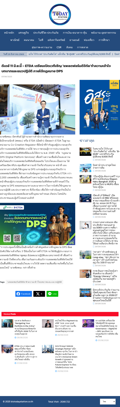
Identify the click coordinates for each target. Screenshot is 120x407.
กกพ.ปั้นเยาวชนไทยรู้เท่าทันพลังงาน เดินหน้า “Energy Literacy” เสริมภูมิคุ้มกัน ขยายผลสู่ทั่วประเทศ (105, 276)
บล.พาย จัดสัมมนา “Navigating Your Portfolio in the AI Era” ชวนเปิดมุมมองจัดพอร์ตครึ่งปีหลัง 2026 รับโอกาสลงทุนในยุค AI (26, 327)
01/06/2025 (6, 76)
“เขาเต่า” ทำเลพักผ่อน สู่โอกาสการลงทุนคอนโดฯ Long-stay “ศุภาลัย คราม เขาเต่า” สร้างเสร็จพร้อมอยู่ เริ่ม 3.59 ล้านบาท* (106, 257)
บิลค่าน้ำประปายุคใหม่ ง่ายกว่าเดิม (104, 166)
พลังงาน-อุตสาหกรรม (103, 33)
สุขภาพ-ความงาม (42, 47)
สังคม (69, 47)
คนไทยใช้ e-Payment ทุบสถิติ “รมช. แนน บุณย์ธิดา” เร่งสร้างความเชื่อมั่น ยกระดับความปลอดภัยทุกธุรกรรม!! (66, 326)
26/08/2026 (62, 335)
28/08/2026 (100, 190)
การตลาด (82, 47)
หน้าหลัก (9, 33)
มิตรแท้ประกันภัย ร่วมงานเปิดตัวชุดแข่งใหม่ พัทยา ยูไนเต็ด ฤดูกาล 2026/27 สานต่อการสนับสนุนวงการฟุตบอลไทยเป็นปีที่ (106, 295)
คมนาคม (29, 40)
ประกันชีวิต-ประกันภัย (46, 33)
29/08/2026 (100, 159)
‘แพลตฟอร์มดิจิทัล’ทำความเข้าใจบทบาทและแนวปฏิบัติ (34, 282)
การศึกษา (104, 40)
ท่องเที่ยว (89, 40)
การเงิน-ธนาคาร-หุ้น (75, 33)
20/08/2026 (62, 371)
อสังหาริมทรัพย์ (56, 40)
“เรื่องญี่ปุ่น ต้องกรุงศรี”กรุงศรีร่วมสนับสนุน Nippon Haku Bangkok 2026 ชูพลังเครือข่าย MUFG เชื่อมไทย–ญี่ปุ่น (106, 182)
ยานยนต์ (74, 40)
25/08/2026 (103, 340)
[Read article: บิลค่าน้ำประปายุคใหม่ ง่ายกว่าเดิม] (85, 168)
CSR (59, 47)
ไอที (40, 40)
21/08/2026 (21, 363)
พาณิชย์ (14, 40)
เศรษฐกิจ (23, 33)
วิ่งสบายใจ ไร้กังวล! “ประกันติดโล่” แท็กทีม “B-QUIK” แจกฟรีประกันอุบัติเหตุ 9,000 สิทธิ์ (60, 54)
